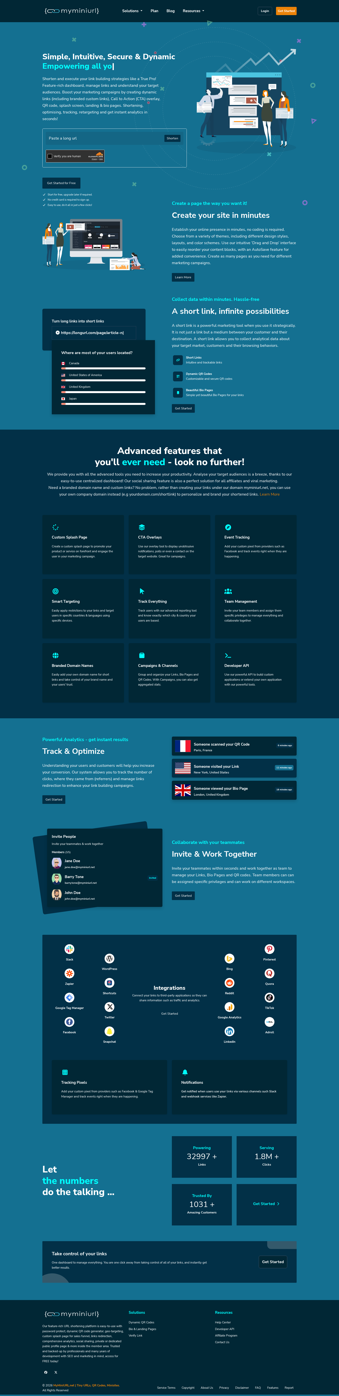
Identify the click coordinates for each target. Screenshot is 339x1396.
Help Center (223, 1322)
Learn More (183, 277)
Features (272, 1388)
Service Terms (166, 1388)
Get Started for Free (61, 183)
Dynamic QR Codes (141, 1322)
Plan (154, 11)
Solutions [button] (130, 11)
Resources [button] (192, 11)
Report (289, 1388)
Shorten (172, 138)
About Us (207, 1388)
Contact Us (222, 1342)
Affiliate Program (226, 1336)
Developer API (224, 1329)
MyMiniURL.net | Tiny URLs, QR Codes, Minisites (86, 1385)
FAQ (258, 1388)
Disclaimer (242, 1388)
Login (265, 11)
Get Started (286, 11)
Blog (171, 11)
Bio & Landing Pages (142, 1329)
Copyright (188, 1388)
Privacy (224, 1388)
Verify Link (135, 1336)
